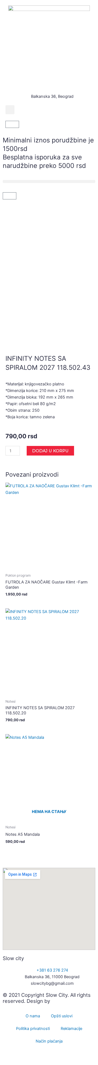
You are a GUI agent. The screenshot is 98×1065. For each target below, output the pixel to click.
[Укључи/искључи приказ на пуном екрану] (34, 1055)
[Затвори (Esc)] (79, 1055)
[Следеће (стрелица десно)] (34, 1062)
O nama (33, 1016)
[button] (9, 109)
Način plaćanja (49, 1041)
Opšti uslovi (61, 1016)
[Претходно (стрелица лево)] (11, 1062)
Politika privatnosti (33, 1028)
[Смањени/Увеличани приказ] (11, 1055)
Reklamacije (71, 1028)
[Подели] (57, 1055)
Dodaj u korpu (50, 450)
